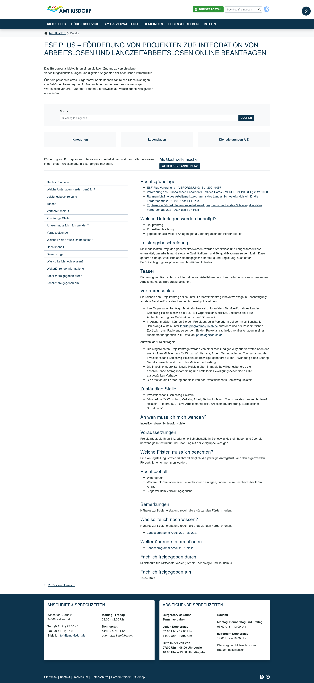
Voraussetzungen (58, 232)
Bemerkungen (56, 254)
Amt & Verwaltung (121, 23)
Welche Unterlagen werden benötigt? (71, 189)
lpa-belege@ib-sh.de (209, 335)
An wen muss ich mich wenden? (68, 225)
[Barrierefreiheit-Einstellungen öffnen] (306, 11)
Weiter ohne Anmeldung (180, 166)
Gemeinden (153, 23)
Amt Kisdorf (57, 33)
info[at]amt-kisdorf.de (71, 635)
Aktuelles (56, 23)
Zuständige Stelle (58, 218)
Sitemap (139, 677)
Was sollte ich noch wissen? (65, 261)
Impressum (80, 677)
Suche (64, 111)
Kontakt (65, 677)
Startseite (50, 677)
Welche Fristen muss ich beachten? (70, 239)
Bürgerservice (85, 23)
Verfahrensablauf (58, 211)
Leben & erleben (183, 23)
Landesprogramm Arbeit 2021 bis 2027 (172, 532)
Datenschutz (99, 677)
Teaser (51, 203)
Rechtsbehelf (55, 247)
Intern (210, 23)
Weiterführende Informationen (66, 268)
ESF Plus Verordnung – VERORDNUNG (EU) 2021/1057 (184, 187)
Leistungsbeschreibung (62, 196)
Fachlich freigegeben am (63, 283)
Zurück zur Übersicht (61, 585)
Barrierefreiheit (121, 677)
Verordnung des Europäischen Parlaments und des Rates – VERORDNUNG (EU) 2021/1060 (207, 192)
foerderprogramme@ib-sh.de (199, 326)
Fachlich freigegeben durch (64, 275)
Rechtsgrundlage (58, 182)
